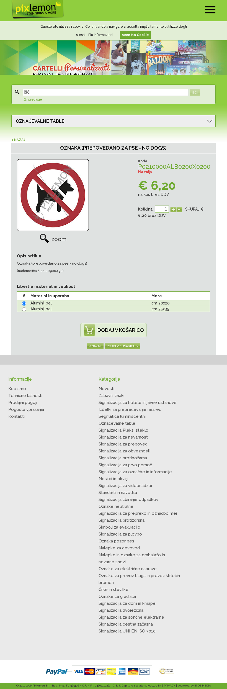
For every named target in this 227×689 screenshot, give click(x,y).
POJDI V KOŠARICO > (122, 346)
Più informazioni (100, 35)
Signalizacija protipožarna (123, 457)
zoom (58, 239)
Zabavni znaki (111, 395)
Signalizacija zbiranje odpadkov (128, 499)
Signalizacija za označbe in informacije (135, 471)
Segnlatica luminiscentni (122, 416)
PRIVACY (169, 685)
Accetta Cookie (135, 35)
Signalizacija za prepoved (123, 444)
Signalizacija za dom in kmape (127, 603)
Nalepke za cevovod (119, 547)
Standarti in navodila (118, 492)
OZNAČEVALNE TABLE (40, 121)
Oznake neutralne (116, 506)
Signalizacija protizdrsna (122, 520)
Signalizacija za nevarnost (123, 437)
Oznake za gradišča (117, 596)
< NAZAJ (18, 140)
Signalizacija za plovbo (120, 534)
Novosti (106, 388)
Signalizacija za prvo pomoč (125, 464)
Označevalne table (117, 423)
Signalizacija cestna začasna (126, 624)
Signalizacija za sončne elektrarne (131, 617)
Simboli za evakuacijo (119, 527)
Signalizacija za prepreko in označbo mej (138, 513)
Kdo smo (17, 388)
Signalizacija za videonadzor (126, 485)
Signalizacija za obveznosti (124, 451)
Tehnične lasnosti (25, 395)
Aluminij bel (41, 303)
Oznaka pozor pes (116, 541)
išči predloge (32, 99)
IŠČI (195, 92)
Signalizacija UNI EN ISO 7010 (127, 631)
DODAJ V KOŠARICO (120, 330)
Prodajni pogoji (22, 402)
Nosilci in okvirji (113, 478)
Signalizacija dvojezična (121, 610)
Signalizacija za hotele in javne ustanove (138, 402)
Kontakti (16, 416)
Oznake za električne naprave (128, 568)
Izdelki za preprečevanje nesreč (130, 409)
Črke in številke (113, 589)
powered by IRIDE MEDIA (194, 685)
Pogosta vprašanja (26, 409)
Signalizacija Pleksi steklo (123, 430)
